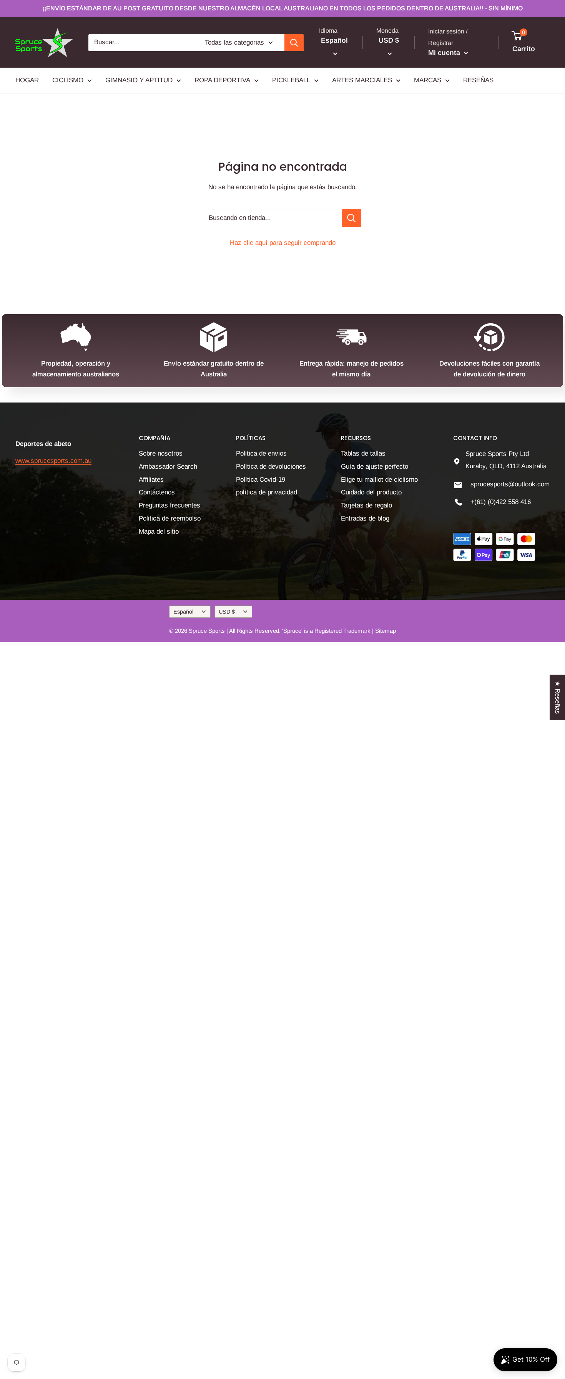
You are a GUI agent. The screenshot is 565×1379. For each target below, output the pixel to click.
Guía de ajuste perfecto (374, 466)
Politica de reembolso (170, 518)
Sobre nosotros (161, 453)
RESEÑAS (478, 80)
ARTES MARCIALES (362, 80)
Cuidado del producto (371, 492)
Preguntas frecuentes (169, 505)
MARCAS (427, 80)
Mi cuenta (445, 53)
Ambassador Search (168, 466)
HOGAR (27, 80)
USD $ (227, 612)
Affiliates (151, 479)
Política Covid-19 (260, 479)
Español (183, 612)
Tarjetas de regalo (366, 505)
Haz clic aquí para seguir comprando (283, 242)
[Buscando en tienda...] (351, 218)
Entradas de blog (365, 518)
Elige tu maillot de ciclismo (379, 479)
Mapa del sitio (159, 531)
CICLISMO (67, 80)
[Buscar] (294, 42)
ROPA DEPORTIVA (222, 80)
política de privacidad (266, 492)
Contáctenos (157, 492)
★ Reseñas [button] (557, 697)
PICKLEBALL (291, 80)
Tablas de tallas (363, 453)
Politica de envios (261, 453)
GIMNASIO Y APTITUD (139, 80)
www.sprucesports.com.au (53, 460)
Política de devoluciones (271, 466)
